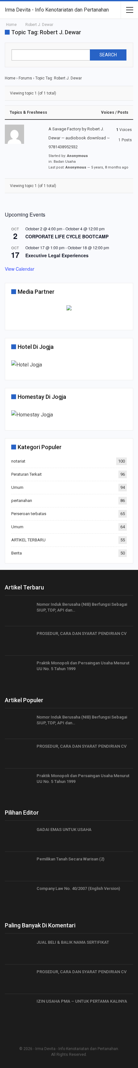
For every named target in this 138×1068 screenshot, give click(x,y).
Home (10, 78)
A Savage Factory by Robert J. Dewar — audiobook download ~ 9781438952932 (79, 138)
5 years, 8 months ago (109, 167)
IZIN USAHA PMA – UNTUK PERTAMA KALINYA (82, 1001)
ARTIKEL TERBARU (28, 540)
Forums (25, 78)
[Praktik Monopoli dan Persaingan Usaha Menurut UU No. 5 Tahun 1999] (18, 670)
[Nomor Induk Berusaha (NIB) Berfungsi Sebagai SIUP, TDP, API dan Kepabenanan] (18, 612)
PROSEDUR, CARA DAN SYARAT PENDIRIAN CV (81, 633)
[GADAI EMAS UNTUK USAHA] (18, 837)
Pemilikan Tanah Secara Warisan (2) (70, 859)
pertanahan (21, 500)
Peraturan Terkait (26, 474)
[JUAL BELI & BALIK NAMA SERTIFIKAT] (18, 950)
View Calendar (19, 269)
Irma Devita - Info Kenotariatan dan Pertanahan (57, 10)
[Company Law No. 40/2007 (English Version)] (18, 896)
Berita (16, 553)
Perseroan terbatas (28, 513)
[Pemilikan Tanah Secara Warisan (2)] (18, 866)
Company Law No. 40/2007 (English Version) (78, 888)
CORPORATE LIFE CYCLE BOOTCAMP (66, 236)
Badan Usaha (65, 162)
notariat (18, 461)
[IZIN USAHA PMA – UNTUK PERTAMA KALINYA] (18, 1008)
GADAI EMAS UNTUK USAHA (64, 829)
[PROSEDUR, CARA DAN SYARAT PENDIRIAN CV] (18, 641)
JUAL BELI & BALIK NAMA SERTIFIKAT (73, 942)
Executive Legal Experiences (57, 255)
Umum (17, 487)
